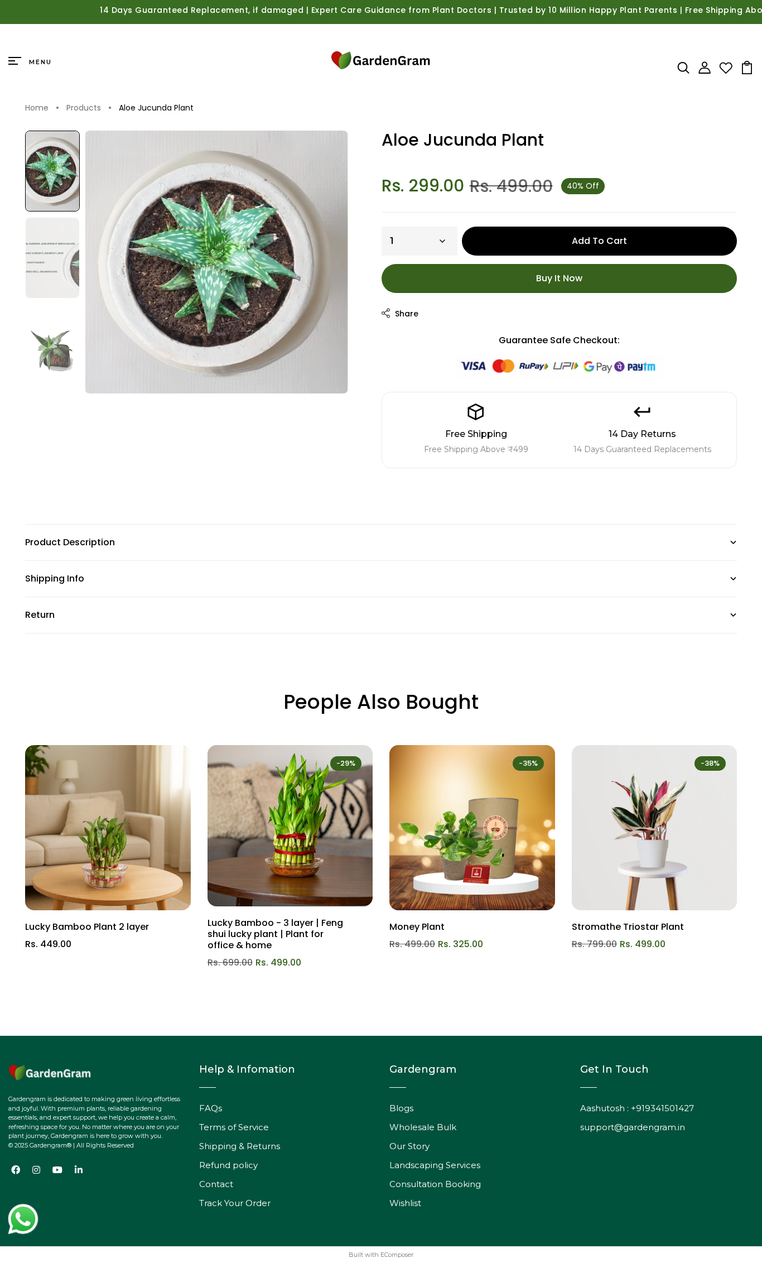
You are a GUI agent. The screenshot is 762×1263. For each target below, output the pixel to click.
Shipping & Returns (239, 1146)
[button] (52, 171)
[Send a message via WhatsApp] (23, 1219)
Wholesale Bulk (422, 1127)
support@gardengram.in (632, 1127)
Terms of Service (234, 1127)
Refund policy (228, 1165)
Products (83, 108)
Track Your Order (235, 1203)
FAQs (210, 1108)
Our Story (409, 1146)
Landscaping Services (434, 1165)
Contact (216, 1184)
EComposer (396, 1255)
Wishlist (405, 1203)
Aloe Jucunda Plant (156, 108)
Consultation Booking (435, 1184)
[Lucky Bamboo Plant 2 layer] (108, 828)
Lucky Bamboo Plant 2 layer (87, 926)
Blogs (401, 1108)
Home (37, 108)
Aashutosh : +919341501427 (637, 1108)
